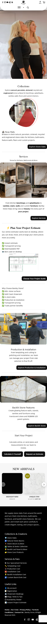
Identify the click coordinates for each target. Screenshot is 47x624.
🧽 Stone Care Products (14, 552)
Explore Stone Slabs (37, 147)
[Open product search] (27, 7)
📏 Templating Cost (12, 566)
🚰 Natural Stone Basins (14, 541)
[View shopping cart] (44, 2)
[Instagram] (5, 2)
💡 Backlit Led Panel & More (16, 549)
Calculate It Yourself (12, 454)
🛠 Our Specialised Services (16, 563)
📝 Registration (11, 591)
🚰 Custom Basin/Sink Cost (15, 577)
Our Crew (14, 610)
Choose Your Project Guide (34, 278)
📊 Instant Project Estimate (15, 602)
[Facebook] (2, 2)
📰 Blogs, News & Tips (13, 597)
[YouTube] (7, 2)
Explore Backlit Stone (37, 426)
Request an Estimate (34, 454)
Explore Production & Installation (32, 367)
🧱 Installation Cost (12, 571)
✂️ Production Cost (12, 569)
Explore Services (39, 218)
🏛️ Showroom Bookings (14, 594)
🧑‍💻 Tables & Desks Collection (16, 546)
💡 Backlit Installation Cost (15, 574)
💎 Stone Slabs (11, 538)
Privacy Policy (25, 610)
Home (7, 610)
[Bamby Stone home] (23, 3)
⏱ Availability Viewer (13, 599)
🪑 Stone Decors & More (14, 544)
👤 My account (11, 588)
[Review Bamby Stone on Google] (12, 2)
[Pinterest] (10, 2)
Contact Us (19, 612)
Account (40, 2)
